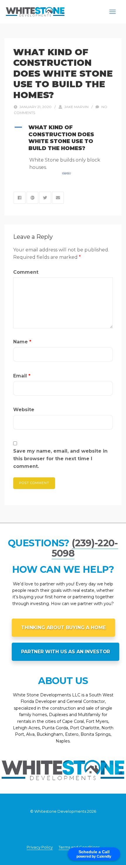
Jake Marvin (76, 107)
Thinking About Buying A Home (63, 627)
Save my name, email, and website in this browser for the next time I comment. (60, 458)
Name (22, 342)
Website (23, 409)
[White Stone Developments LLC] (35, 11)
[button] (63, 137)
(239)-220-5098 (85, 548)
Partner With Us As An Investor (65, 651)
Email (21, 376)
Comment (25, 272)
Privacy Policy (40, 847)
